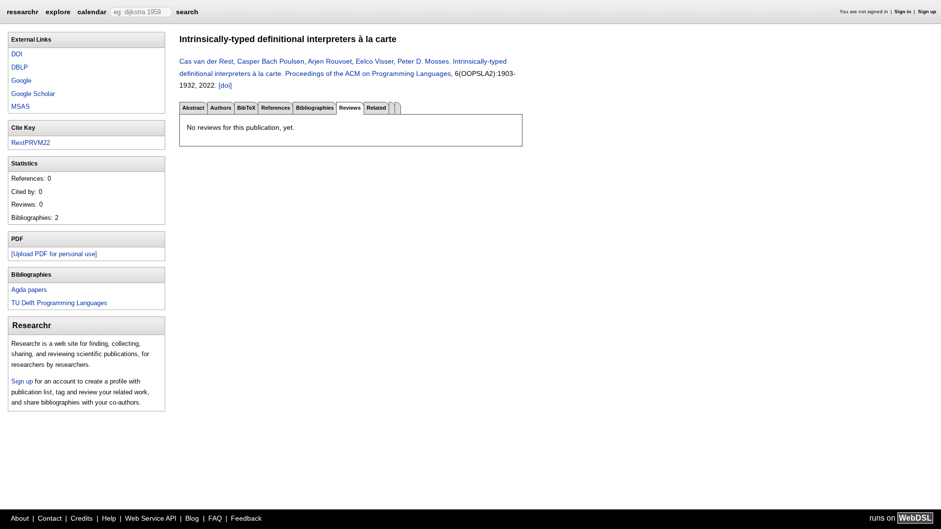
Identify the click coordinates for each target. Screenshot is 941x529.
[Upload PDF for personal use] (54, 254)
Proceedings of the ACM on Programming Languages (368, 73)
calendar (91, 12)
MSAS (20, 106)
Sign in (902, 11)
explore (58, 12)
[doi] (225, 85)
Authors (220, 108)
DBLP (19, 67)
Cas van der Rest (206, 61)
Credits (82, 518)
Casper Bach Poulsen (270, 61)
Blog (192, 518)
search (187, 12)
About (20, 518)
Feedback (246, 518)
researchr (22, 11)
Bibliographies (315, 108)
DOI (17, 54)
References (275, 108)
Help (109, 518)
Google (21, 80)
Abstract (193, 108)
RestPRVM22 (30, 142)
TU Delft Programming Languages (59, 303)
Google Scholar (33, 93)
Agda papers (29, 289)
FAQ (215, 518)
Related (376, 108)
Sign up (927, 11)
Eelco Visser (375, 61)
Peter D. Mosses (423, 61)
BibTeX (246, 108)
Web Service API (150, 518)
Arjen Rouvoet (330, 61)
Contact (50, 518)
